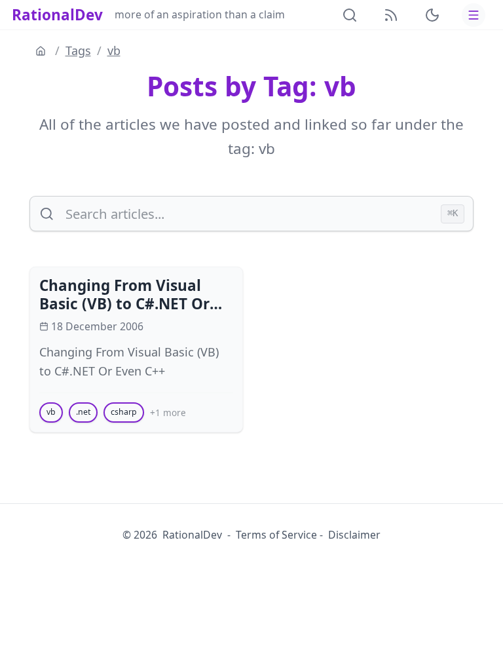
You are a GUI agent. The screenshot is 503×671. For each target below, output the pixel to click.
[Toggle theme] (432, 15)
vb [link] (51, 411)
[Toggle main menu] (473, 15)
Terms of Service (276, 534)
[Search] (350, 15)
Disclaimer (354, 534)
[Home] (42, 51)
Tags (78, 50)
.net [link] (83, 411)
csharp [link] (124, 411)
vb (114, 50)
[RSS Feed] (391, 15)
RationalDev (57, 15)
